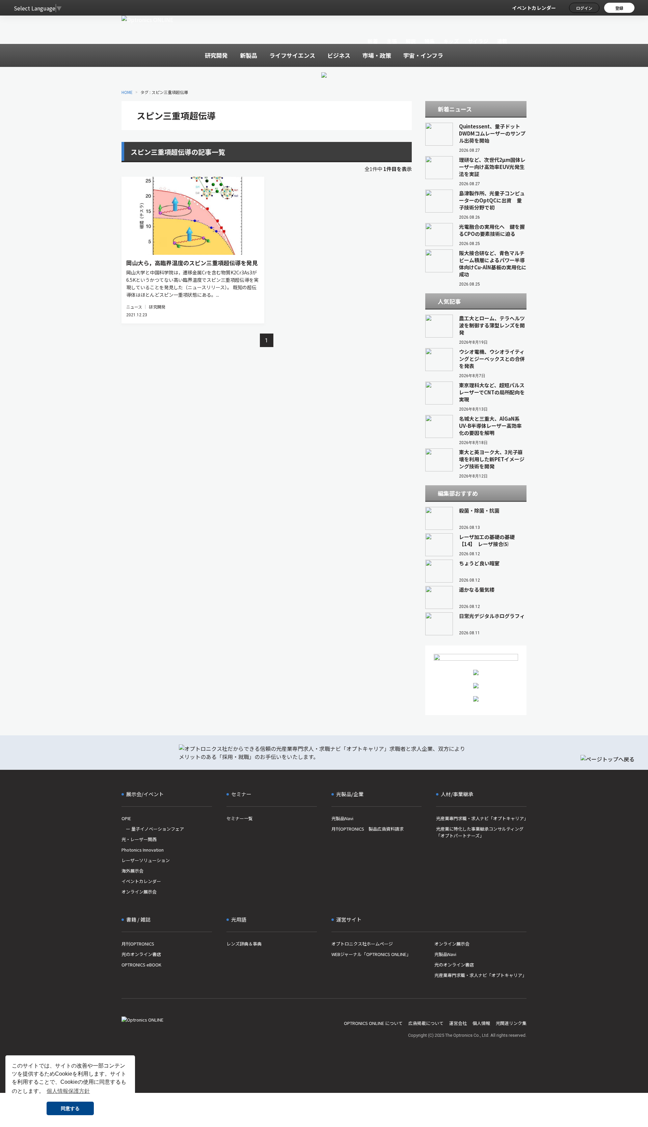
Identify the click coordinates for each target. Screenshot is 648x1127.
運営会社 (458, 1023)
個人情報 (481, 1023)
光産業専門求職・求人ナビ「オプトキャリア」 (481, 818)
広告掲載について (425, 1023)
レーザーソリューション (146, 860)
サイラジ (478, 41)
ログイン (584, 8)
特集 (430, 41)
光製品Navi (342, 818)
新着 (373, 41)
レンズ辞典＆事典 (244, 943)
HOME (127, 92)
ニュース (134, 307)
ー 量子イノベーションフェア (153, 829)
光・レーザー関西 (139, 839)
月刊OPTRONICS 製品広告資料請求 (367, 829)
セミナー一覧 (239, 818)
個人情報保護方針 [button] (68, 1091)
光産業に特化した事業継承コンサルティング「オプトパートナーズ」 (479, 832)
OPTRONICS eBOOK (141, 964)
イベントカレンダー (534, 7)
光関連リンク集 (511, 1023)
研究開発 (157, 307)
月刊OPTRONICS (138, 943)
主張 (391, 41)
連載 (502, 41)
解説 (411, 41)
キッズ (451, 41)
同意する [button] (70, 1108)
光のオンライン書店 (141, 954)
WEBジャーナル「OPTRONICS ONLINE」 (371, 954)
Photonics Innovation (143, 850)
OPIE (126, 818)
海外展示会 (132, 870)
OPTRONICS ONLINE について (373, 1023)
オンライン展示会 (139, 891)
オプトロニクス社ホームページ (362, 943)
